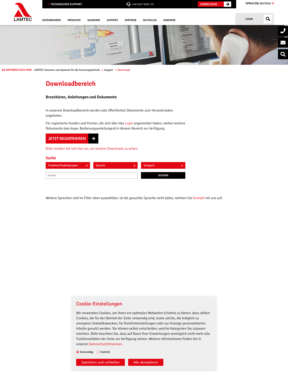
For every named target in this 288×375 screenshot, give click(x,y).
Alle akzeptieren (145, 362)
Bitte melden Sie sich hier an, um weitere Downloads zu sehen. (92, 148)
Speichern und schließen (100, 362)
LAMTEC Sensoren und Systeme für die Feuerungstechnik (67, 70)
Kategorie (149, 165)
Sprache (259, 3)
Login (249, 19)
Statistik (105, 352)
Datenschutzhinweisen (105, 344)
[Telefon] (283, 31)
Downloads (124, 70)
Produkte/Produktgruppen (63, 165)
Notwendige (87, 352)
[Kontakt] (283, 43)
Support (109, 70)
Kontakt (199, 198)
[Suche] (283, 54)
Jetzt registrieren (67, 138)
